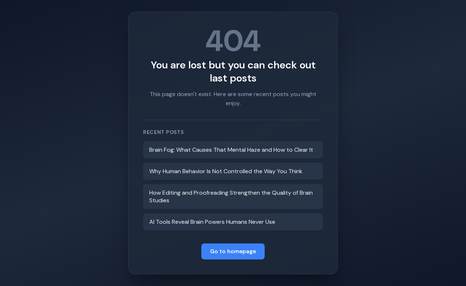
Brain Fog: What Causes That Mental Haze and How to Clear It (231, 150)
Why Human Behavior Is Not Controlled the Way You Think (226, 171)
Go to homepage (233, 251)
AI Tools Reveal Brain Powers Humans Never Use (212, 222)
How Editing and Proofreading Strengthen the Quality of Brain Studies (231, 196)
